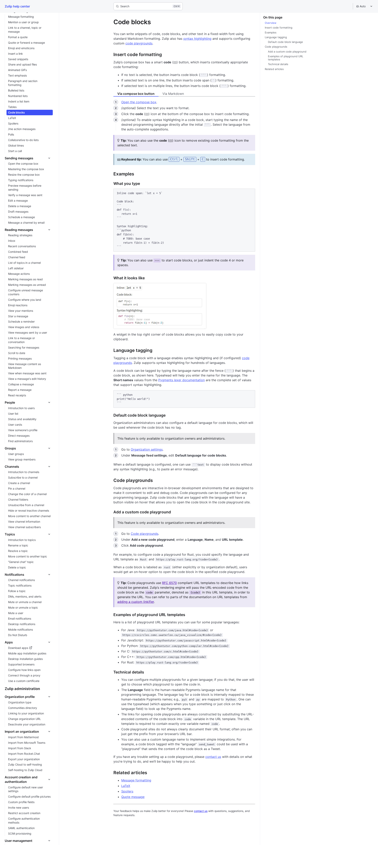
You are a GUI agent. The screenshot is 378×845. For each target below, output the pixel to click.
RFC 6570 (169, 583)
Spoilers (127, 791)
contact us (213, 757)
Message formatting (136, 780)
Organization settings (147, 449)
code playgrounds (138, 43)
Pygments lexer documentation (181, 380)
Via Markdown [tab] (173, 94)
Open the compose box (138, 102)
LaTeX (125, 786)
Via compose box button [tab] (136, 94)
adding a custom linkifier (135, 602)
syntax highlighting (197, 39)
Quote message (133, 797)
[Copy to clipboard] (250, 193)
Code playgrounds (144, 534)
